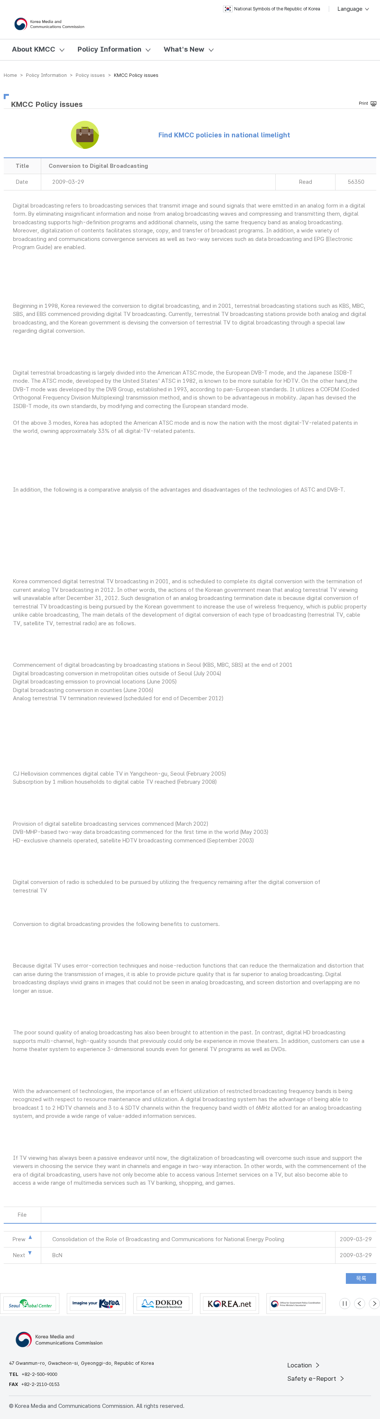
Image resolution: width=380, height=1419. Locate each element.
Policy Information (109, 49)
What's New (184, 49)
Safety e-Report (312, 1378)
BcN (57, 1255)
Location (300, 1365)
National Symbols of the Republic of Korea (277, 9)
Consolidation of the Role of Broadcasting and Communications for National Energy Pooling (168, 1239)
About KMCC (33, 49)
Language (351, 9)
